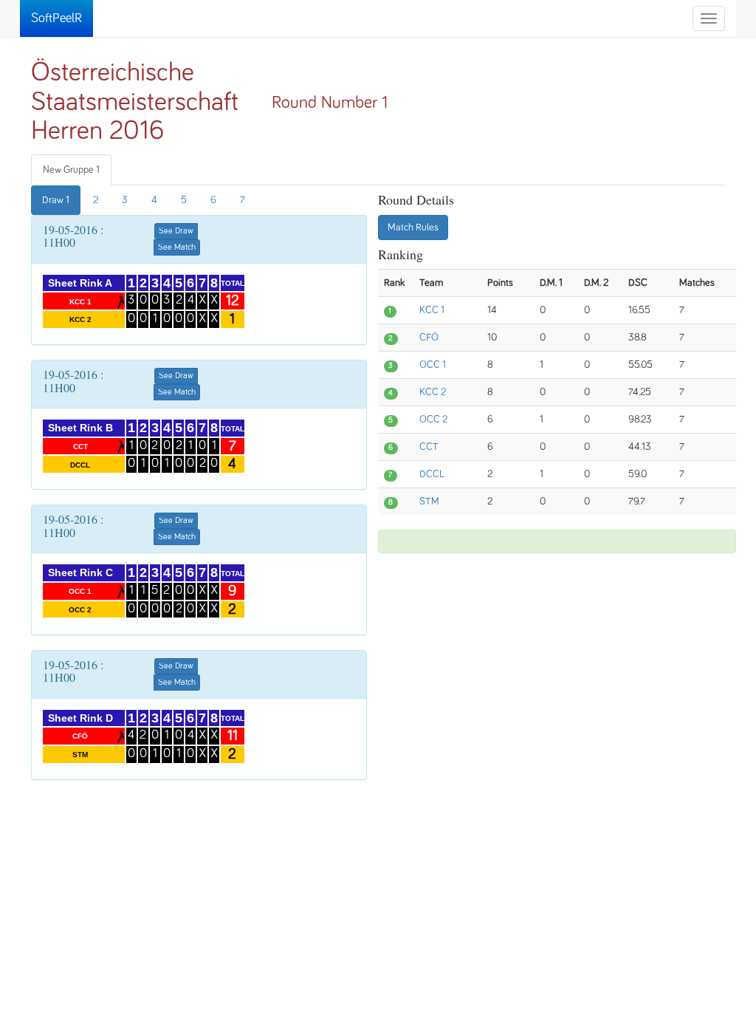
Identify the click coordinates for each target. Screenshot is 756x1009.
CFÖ (429, 337)
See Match (177, 247)
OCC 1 (432, 365)
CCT (429, 447)
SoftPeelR (56, 18)
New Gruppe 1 (71, 170)
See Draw (176, 231)
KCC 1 (431, 310)
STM (429, 501)
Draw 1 (55, 200)
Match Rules (413, 227)
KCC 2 (432, 392)
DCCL (431, 474)
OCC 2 (433, 419)
